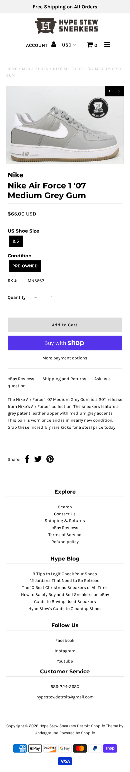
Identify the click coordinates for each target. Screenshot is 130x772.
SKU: (13, 280)
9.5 (16, 241)
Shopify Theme (104, 725)
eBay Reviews (21, 378)
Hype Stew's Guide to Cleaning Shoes (65, 608)
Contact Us (65, 513)
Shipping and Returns (64, 378)
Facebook (64, 640)
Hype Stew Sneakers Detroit (64, 725)
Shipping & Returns (65, 520)
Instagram (65, 650)
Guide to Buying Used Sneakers (65, 601)
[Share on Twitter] (38, 460)
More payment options (64, 357)
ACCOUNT (37, 45)
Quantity (17, 297)
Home (11, 69)
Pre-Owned (25, 265)
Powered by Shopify (77, 733)
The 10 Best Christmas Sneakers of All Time (65, 587)
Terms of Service (64, 534)
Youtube (65, 661)
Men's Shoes (35, 69)
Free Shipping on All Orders (65, 7)
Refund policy (65, 541)
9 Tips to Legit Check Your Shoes (65, 573)
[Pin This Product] (50, 460)
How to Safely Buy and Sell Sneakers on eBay (65, 594)
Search (65, 506)
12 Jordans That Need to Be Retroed (65, 580)
